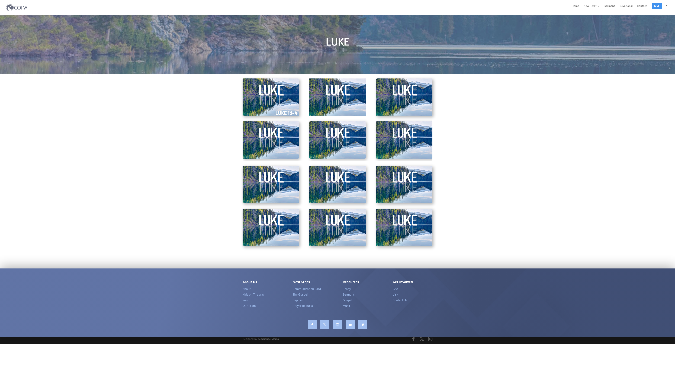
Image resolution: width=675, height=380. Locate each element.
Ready (347, 289)
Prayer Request (303, 306)
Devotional (626, 6)
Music (347, 306)
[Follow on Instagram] (337, 324)
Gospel (347, 300)
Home (575, 6)
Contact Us (400, 300)
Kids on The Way (253, 294)
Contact (642, 6)
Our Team (249, 306)
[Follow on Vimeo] (362, 324)
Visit (395, 294)
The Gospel (300, 294)
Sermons (610, 6)
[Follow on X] (324, 324)
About (247, 289)
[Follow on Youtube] (350, 324)
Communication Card (307, 289)
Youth (246, 300)
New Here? (590, 6)
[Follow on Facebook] (312, 324)
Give (395, 289)
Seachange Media (268, 339)
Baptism (298, 300)
